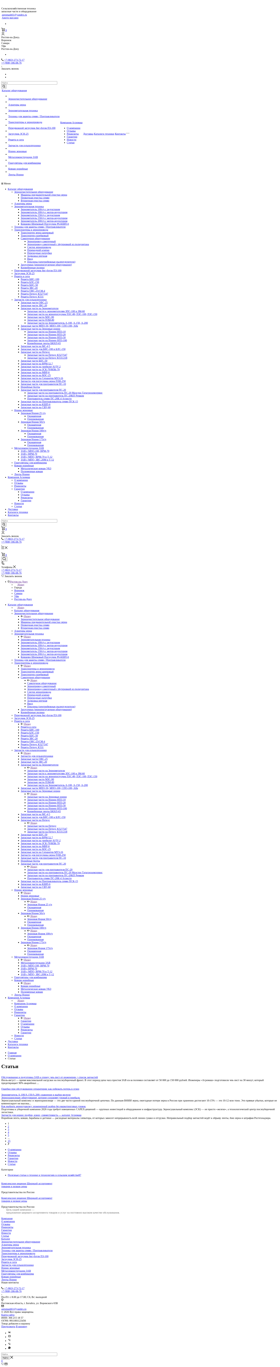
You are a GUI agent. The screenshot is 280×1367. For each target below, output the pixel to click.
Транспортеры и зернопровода (25, 122)
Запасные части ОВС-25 (34, 302)
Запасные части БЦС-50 (34, 360)
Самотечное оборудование (35, 238)
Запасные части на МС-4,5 (35, 346)
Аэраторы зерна (17, 104)
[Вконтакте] (9, 1333)
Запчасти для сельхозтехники (24, 145)
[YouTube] (9, 1336)
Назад (21, 584)
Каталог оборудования (14, 90)
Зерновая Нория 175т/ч (33, 439)
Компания (6, 1218)
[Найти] (3, 87)
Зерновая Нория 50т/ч (33, 422)
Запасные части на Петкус (35, 352)
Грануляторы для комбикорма (24, 163)
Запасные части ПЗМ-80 (40, 320)
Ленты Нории (16, 174)
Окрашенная (34, 416)
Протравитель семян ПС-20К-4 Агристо (49, 398)
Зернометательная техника (23, 110)
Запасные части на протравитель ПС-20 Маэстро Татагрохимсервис (65, 392)
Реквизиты (73, 133)
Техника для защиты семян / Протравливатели (34, 116)
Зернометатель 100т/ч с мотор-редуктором (44, 212)
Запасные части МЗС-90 (40, 317)
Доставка (88, 133)
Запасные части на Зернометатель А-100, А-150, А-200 (57, 323)
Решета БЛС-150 (30, 282)
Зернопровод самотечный (41, 241)
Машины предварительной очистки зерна (44, 194)
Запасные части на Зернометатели (39, 308)
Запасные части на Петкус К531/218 (47, 357)
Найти (5, 1358)
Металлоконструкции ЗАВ (23, 157)
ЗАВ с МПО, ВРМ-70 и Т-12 (36, 456)
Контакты (120, 133)
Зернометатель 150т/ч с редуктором (40, 215)
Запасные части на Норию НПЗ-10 (46, 331)
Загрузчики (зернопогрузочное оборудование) (46, 264)
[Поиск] (4, 559)
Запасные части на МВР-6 (35, 372)
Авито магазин (10, 17)
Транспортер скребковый (35, 235)
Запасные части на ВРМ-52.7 (37, 363)
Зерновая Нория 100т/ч (33, 430)
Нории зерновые (17, 151)
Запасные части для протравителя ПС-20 (43, 389)
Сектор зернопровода (39, 247)
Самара (18, 593)
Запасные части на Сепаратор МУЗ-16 (42, 378)
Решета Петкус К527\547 (34, 293)
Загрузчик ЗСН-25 (18, 133)
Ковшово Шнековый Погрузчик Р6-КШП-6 (45, 224)
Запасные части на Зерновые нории (40, 328)
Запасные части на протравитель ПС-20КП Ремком (55, 395)
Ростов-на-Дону (23, 599)
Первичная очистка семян (35, 197)
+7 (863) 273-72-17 (14, 60)
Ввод (30, 258)
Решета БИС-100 (30, 279)
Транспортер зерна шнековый (37, 232)
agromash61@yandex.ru (14, 14)
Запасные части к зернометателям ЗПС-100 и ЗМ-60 (56, 311)
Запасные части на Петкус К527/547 (47, 355)
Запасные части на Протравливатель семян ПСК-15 (49, 401)
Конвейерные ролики (33, 267)
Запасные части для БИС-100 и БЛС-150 (43, 349)
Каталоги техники (104, 133)
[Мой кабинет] (3, 34)
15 (9, 1141)
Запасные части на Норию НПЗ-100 (47, 340)
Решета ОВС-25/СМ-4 (33, 291)
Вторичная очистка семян (35, 200)
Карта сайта (7, 1314)
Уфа (16, 596)
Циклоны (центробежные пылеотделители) (51, 261)
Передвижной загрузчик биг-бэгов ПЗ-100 (31, 128)
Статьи (71, 142)
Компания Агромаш (71, 122)
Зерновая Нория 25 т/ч (33, 413)
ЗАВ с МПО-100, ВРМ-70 (35, 451)
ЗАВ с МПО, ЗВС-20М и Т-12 (37, 459)
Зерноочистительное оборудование (27, 99)
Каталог (5, 1238)
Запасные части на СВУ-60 (36, 407)
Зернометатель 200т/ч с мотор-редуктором (44, 221)
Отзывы (71, 131)
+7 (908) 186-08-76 (11, 62)
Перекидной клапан (38, 250)
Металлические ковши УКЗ (36, 468)
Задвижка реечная (37, 256)
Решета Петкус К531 (32, 296)
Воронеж (19, 590)
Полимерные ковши (32, 471)
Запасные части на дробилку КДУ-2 (41, 366)
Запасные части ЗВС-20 (34, 305)
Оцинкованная (35, 419)
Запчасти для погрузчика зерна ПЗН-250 (43, 381)
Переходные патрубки (39, 253)
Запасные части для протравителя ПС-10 (43, 384)
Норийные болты (30, 387)
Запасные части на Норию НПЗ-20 (46, 334)
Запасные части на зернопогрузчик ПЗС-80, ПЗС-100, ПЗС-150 (62, 314)
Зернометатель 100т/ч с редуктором (40, 209)
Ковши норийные (18, 168)
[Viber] (9, 1340)
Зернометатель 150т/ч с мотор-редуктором (44, 218)
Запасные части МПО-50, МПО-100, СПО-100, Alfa (49, 325)
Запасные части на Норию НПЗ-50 (46, 337)
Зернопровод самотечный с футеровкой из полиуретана (58, 244)
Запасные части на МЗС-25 (36, 375)
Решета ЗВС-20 (29, 288)
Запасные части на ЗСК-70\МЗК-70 (40, 369)
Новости (71, 139)
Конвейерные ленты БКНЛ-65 (44, 343)
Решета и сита (16, 139)
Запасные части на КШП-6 (35, 404)
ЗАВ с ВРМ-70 (29, 454)
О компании (73, 128)
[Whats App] (9, 1348)
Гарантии (72, 136)
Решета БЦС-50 (29, 285)
